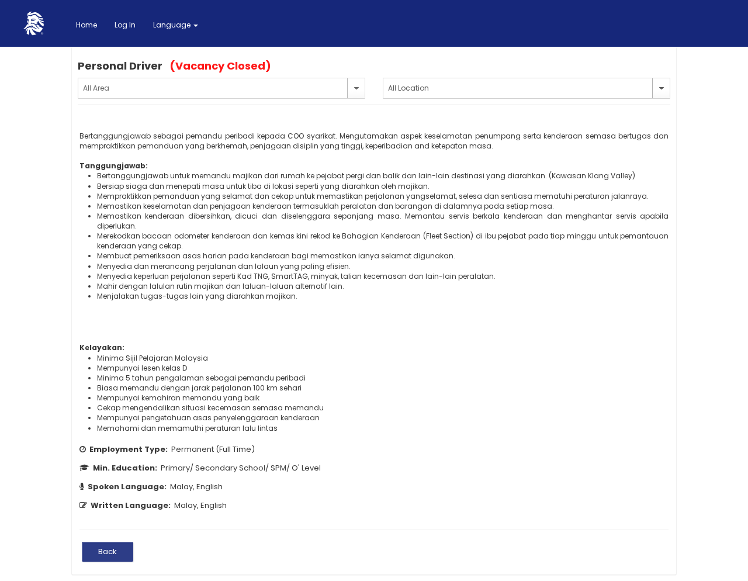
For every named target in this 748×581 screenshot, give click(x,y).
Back (107, 551)
